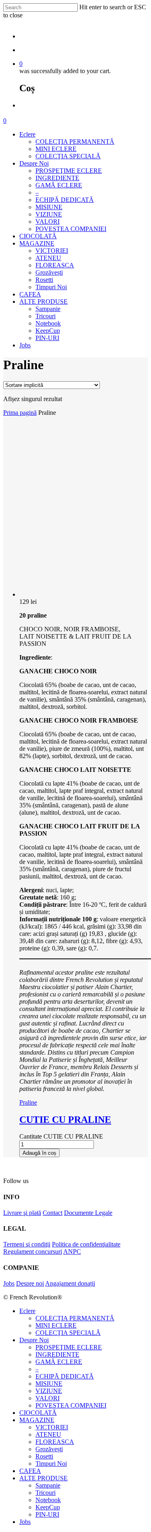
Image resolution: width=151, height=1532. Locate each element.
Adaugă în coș (39, 1153)
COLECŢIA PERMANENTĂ (74, 141)
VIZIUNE (48, 214)
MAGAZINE (36, 243)
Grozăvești (49, 272)
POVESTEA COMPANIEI (70, 228)
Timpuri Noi (51, 287)
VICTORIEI (51, 250)
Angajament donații (70, 1283)
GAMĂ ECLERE (58, 185)
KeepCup (47, 330)
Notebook (48, 323)
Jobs (25, 345)
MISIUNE (48, 207)
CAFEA (30, 294)
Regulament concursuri (32, 1251)
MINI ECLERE (56, 148)
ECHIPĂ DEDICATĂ (64, 199)
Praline (28, 1102)
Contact (52, 1212)
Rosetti (44, 279)
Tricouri (45, 316)
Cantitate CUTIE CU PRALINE (61, 1136)
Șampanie (47, 308)
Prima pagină (20, 412)
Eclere (27, 134)
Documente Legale (88, 1212)
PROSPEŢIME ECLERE (68, 170)
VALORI (47, 221)
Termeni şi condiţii (26, 1244)
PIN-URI (47, 337)
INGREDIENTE (57, 177)
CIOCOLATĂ (38, 236)
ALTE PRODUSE (43, 301)
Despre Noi (34, 163)
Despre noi (30, 1283)
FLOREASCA (54, 265)
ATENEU (48, 257)
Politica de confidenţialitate (86, 1244)
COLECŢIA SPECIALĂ (68, 156)
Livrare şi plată (22, 1212)
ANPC (72, 1251)
